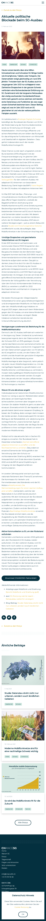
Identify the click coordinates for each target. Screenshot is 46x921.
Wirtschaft (19, 809)
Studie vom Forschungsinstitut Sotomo (25, 226)
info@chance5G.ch (9, 874)
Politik (4, 64)
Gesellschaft (13, 64)
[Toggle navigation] (43, 2)
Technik (27, 809)
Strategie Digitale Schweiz (29, 119)
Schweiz (23, 64)
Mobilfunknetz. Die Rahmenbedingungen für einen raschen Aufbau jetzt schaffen (22, 488)
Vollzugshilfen (8, 180)
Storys (4, 857)
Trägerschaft (6, 859)
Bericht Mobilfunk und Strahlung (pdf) (22, 592)
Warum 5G (6, 854)
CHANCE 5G (33, 64)
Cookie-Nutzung (22, 907)
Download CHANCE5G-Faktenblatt (20, 578)
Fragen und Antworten (10, 862)
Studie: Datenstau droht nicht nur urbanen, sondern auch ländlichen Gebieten (24, 606)
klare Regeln (37, 185)
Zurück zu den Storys (13, 10)
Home (4, 851)
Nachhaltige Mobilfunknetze (22, 511)
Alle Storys (23, 823)
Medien (4, 868)
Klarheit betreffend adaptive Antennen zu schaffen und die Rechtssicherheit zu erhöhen (20, 445)
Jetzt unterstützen (9, 865)
